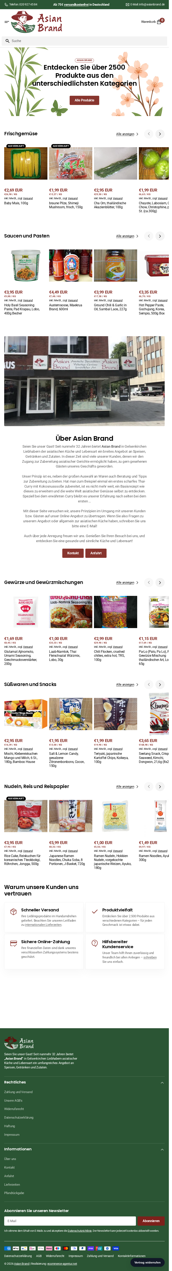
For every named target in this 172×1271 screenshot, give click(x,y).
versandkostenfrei (76, 4)
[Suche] (6, 41)
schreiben (149, 957)
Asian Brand (21, 1263)
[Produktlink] (25, 174)
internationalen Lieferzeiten (43, 925)
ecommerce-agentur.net (62, 1263)
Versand (28, 198)
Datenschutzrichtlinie (80, 1230)
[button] (6, 22)
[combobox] (88, 41)
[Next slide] (160, 134)
